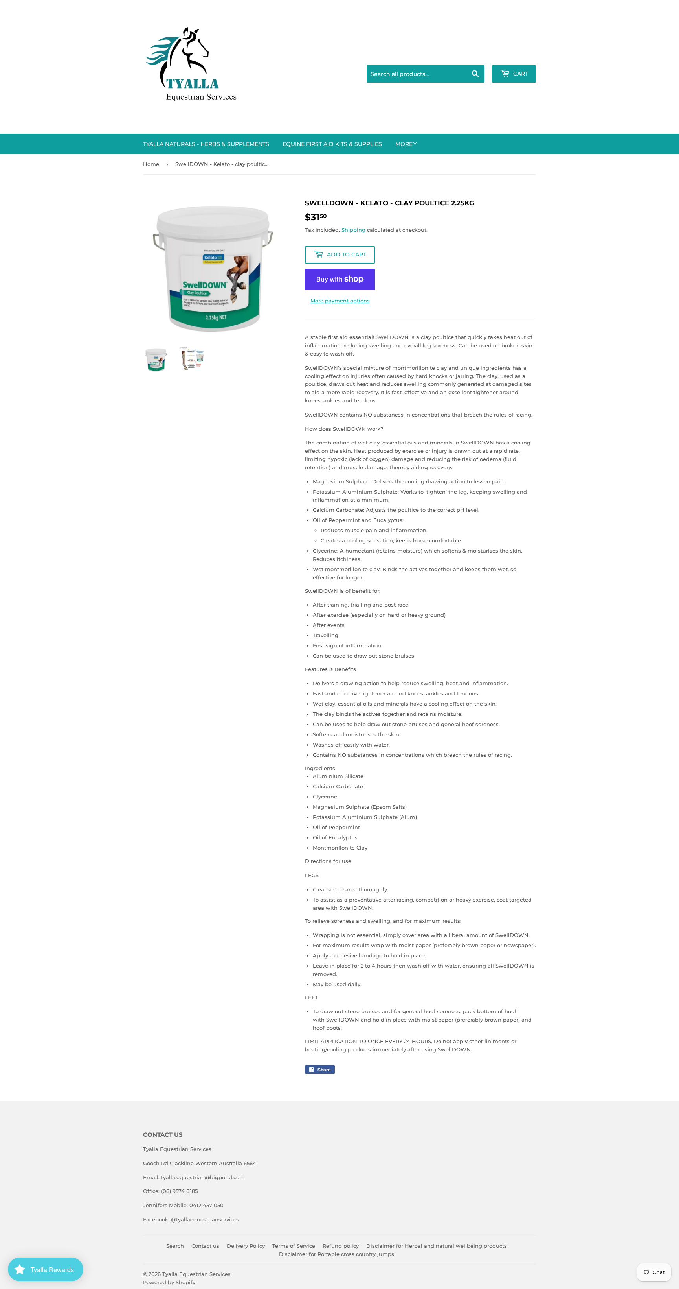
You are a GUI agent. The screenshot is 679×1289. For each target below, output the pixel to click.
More (404, 144)
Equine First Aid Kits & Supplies (332, 144)
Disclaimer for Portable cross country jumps (336, 1254)
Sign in (474, 55)
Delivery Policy (246, 1246)
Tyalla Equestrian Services (196, 1274)
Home (151, 164)
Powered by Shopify (169, 1282)
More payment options (340, 300)
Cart (520, 73)
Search (175, 1246)
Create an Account (514, 55)
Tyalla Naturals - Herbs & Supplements (206, 144)
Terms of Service (293, 1246)
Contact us (205, 1246)
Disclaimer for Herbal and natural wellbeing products (436, 1246)
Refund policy (341, 1246)
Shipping (353, 230)
